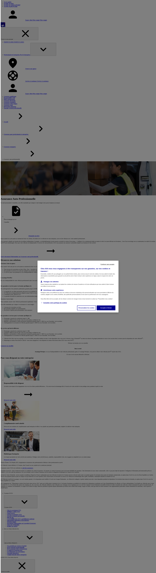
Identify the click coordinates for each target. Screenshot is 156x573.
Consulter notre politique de (55, 302)
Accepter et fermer (106, 307)
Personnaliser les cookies (86, 307)
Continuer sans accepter (107, 264)
